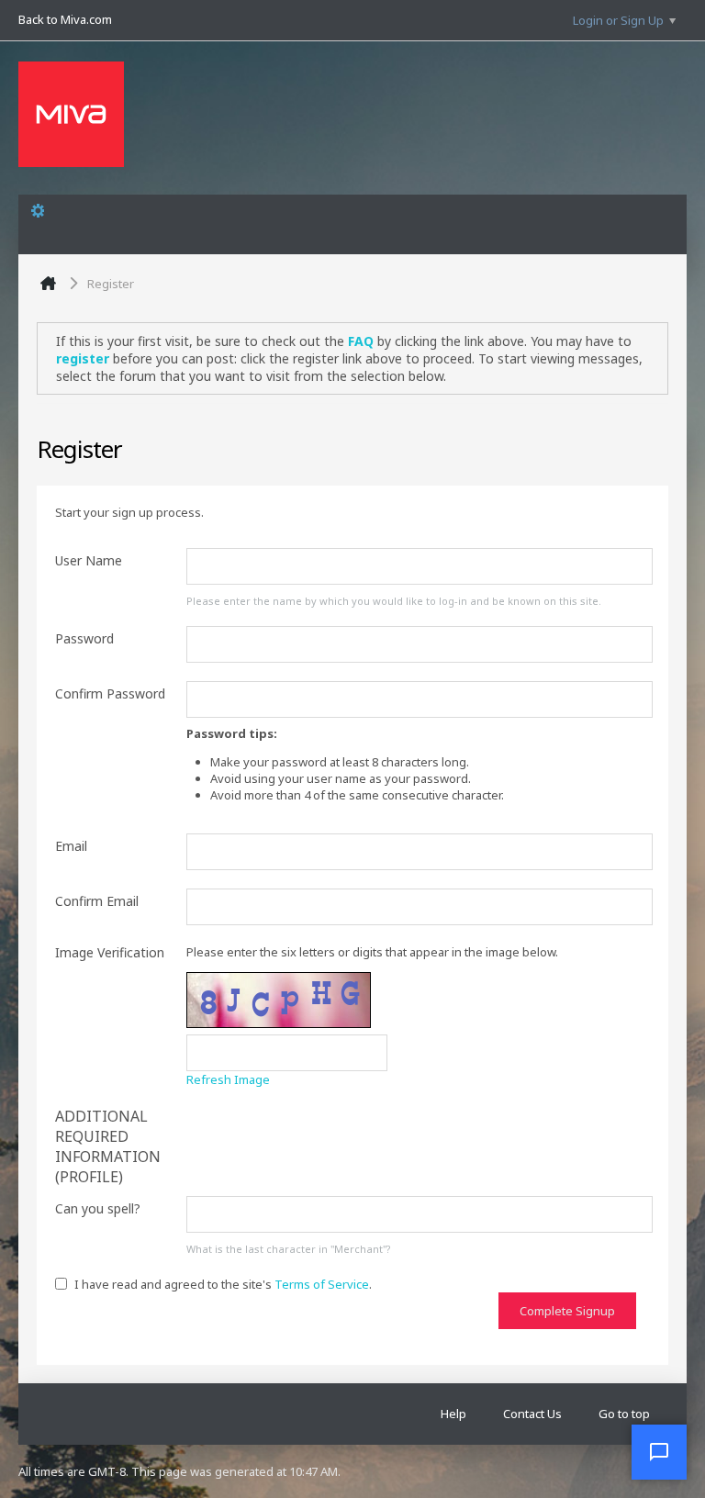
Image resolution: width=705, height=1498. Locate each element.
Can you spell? (97, 1208)
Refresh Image (228, 1079)
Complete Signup (567, 1310)
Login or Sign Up (618, 20)
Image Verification (109, 952)
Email (71, 846)
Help (453, 1413)
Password (84, 638)
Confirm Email (97, 901)
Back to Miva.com (65, 19)
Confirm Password (110, 693)
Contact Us (532, 1413)
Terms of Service (321, 1284)
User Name (88, 560)
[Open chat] (659, 1452)
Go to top (624, 1413)
